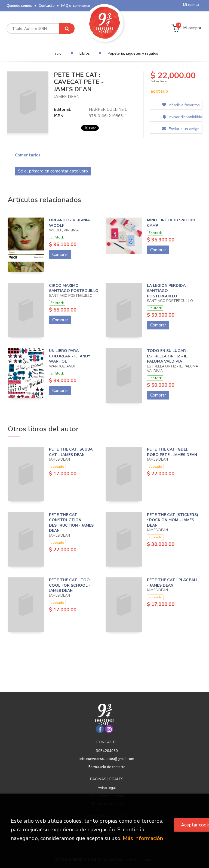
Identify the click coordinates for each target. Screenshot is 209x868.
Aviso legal (107, 787)
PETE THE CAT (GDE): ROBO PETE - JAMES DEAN (172, 452)
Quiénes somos (19, 5)
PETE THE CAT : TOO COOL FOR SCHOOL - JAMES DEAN (69, 585)
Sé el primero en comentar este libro (53, 171)
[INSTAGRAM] (109, 729)
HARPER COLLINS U (108, 109)
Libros (84, 53)
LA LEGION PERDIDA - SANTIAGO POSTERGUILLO (167, 291)
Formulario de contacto (106, 767)
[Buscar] (67, 28)
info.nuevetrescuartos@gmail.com (106, 758)
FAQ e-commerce (75, 5)
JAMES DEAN (66, 96)
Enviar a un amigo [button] (183, 128)
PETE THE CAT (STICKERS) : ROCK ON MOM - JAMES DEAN (172, 520)
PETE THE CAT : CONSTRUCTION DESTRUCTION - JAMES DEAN (71, 522)
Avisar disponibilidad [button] (185, 116)
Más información (143, 838)
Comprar (60, 254)
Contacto (47, 5)
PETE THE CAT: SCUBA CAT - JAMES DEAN (71, 452)
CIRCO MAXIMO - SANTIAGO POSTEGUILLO (74, 288)
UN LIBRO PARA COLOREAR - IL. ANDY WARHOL (69, 356)
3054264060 (107, 751)
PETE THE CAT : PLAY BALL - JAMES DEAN (172, 582)
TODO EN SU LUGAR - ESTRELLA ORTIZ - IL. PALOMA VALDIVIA (168, 356)
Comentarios (28, 155)
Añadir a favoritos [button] (184, 105)
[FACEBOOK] (100, 729)
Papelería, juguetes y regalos (133, 53)
